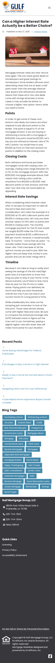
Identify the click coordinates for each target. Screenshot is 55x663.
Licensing (7, 544)
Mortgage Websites (23, 647)
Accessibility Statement (14, 555)
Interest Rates (40, 31)
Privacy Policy (9, 550)
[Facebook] (50, 656)
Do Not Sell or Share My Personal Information (25, 628)
